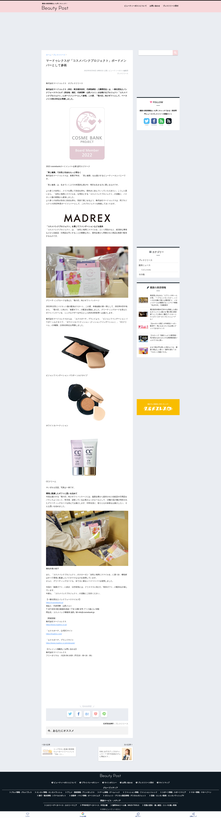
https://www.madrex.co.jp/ (56, 625)
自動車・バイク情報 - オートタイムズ (85, 796)
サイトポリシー (111, 783)
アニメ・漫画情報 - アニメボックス (81, 792)
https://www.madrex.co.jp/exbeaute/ (60, 643)
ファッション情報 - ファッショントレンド (141, 792)
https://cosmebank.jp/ (54, 603)
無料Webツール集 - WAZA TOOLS (125, 805)
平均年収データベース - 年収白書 (95, 805)
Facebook (154, 125)
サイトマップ (164, 783)
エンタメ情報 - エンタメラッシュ (49, 792)
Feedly (161, 125)
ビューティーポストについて (135, 6)
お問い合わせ (155, 6)
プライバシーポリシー (90, 783)
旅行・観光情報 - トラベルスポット (52, 796)
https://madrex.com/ (54, 634)
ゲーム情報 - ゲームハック (109, 792)
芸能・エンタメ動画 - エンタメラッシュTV (167, 796)
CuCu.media (146, 270)
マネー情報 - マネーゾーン (201, 792)
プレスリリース (121, 724)
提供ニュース (144, 265)
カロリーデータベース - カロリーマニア (61, 805)
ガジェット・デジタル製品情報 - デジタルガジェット (125, 796)
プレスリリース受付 (170, 6)
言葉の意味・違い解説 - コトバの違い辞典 (160, 805)
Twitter (146, 125)
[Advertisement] (110, 30)
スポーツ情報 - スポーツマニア (174, 792)
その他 (142, 274)
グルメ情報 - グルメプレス (21, 792)
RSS (168, 125)
